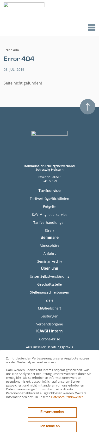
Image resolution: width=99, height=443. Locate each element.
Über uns (49, 269)
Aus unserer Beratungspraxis (49, 347)
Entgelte (49, 206)
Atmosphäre (49, 245)
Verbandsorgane (49, 324)
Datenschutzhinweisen (67, 397)
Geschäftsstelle (49, 284)
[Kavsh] (24, 18)
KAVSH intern (49, 332)
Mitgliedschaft (49, 308)
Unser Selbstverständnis (49, 276)
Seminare (50, 238)
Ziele (49, 300)
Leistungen (49, 316)
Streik (49, 230)
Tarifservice (49, 191)
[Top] (87, 106)
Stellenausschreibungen (49, 292)
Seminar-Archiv (49, 261)
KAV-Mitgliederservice (49, 214)
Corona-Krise (49, 339)
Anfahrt (49, 253)
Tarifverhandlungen (49, 222)
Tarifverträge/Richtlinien (49, 198)
